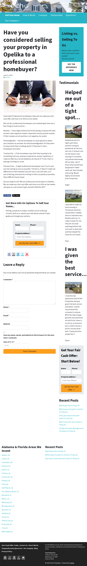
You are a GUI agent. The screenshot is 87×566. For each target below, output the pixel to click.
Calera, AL (5, 459)
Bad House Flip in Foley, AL (69, 405)
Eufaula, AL (6, 480)
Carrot (72, 563)
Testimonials (56, 15)
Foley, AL (5, 484)
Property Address (23, 233)
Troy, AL (5, 528)
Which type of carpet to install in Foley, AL (61, 455)
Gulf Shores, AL (7, 488)
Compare (43, 15)
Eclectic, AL (6, 473)
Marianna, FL (7, 495)
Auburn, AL (6, 455)
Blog (36, 548)
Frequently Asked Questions (12, 548)
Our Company (79, 6)
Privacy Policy (7, 551)
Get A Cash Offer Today (63, 6)
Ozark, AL (5, 517)
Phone (33, 225)
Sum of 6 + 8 (8, 342)
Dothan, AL (6, 466)
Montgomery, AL (8, 506)
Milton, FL (6, 499)
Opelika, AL (6, 513)
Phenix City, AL (7, 520)
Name (17, 225)
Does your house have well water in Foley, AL (62, 458)
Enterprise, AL (7, 477)
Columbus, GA (7, 462)
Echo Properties (50, 553)
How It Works (29, 15)
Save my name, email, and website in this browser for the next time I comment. (28, 336)
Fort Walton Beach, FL (10, 491)
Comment (8, 279)
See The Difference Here (71, 67)
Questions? (71, 15)
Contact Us (23, 545)
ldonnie (7, 77)
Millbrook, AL (7, 502)
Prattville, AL (7, 524)
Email (6, 315)
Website (6, 324)
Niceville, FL (6, 510)
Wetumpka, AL (7, 531)
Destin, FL (5, 469)
